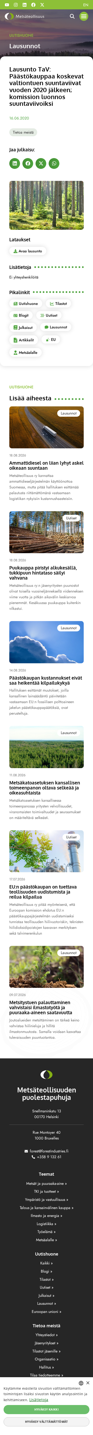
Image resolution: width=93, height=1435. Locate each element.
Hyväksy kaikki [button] (46, 1409)
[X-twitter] (42, 5)
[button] (83, 16)
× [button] (87, 1383)
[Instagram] (16, 5)
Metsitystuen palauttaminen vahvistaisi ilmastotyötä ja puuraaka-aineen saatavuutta (40, 1007)
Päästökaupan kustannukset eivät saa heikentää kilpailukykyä (45, 680)
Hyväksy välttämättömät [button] (46, 1422)
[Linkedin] (24, 5)
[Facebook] (33, 5)
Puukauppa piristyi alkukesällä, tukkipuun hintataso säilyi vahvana (43, 573)
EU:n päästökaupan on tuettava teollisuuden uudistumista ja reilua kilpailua (43, 892)
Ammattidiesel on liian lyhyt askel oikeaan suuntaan (46, 465)
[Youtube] (7, 5)
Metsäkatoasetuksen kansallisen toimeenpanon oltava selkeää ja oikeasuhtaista (44, 787)
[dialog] (46, 1406)
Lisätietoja (38, 1399)
